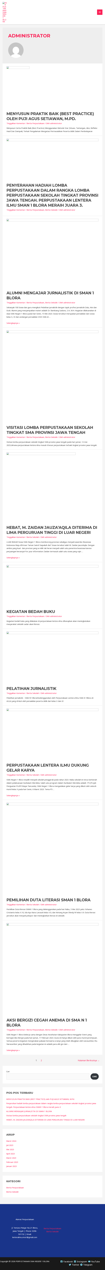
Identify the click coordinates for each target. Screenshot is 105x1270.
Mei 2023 (10, 1149)
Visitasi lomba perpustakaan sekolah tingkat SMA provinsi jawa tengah (36, 1115)
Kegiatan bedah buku (31, 611)
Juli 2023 (9, 1145)
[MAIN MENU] (99, 12)
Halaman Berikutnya (88, 1060)
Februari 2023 (12, 1162)
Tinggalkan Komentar (16, 123)
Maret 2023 (11, 1158)
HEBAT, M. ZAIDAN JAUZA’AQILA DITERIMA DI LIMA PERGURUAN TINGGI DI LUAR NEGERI (45, 1119)
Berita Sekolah (51, 210)
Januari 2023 (11, 1166)
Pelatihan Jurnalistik (31, 688)
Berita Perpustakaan (35, 123)
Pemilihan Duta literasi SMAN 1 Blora (49, 900)
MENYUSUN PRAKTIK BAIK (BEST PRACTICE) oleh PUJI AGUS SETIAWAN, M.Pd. (40, 1099)
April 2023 (10, 1153)
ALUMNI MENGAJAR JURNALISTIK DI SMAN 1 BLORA (29, 1111)
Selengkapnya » (13, 323)
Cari (8, 1071)
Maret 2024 (11, 1141)
